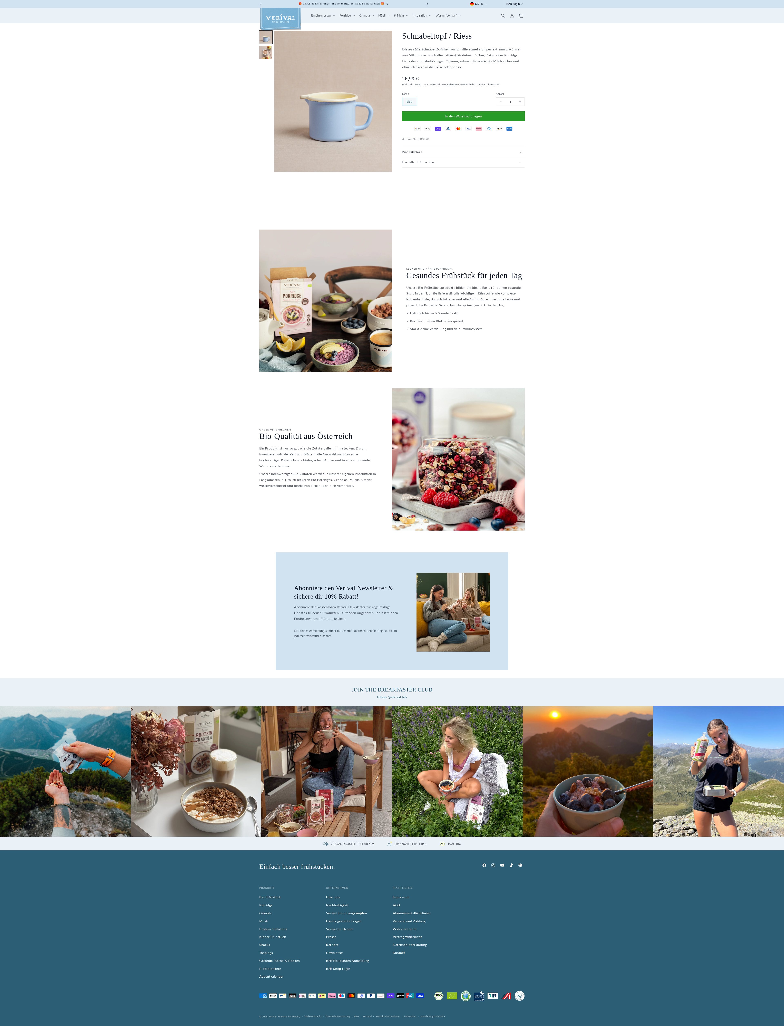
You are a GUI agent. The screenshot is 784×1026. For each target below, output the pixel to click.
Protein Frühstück (273, 929)
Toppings (266, 953)
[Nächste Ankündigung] (426, 4)
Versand (367, 1016)
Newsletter (334, 953)
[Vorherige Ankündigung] (260, 4)
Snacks (264, 945)
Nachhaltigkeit (337, 905)
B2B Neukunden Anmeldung (347, 960)
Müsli (263, 921)
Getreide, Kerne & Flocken (279, 960)
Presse (331, 937)
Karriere (332, 945)
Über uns (333, 897)
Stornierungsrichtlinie (432, 1016)
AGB (396, 905)
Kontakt (399, 953)
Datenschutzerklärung (410, 945)
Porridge (266, 905)
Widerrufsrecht (405, 929)
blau (409, 101)
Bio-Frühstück (270, 897)
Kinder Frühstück (272, 937)
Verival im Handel (339, 929)
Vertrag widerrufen (407, 937)
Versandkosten (450, 84)
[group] (65, 771)
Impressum (401, 897)
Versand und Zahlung (409, 921)
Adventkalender (271, 976)
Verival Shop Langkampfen (346, 913)
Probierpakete (270, 968)
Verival (273, 1016)
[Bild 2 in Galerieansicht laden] (265, 52)
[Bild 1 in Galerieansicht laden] (265, 37)
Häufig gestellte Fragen (344, 921)
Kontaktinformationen (388, 1016)
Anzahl (500, 93)
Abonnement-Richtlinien (412, 913)
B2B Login (513, 4)
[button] (322, 15)
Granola (265, 913)
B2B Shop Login (338, 968)
